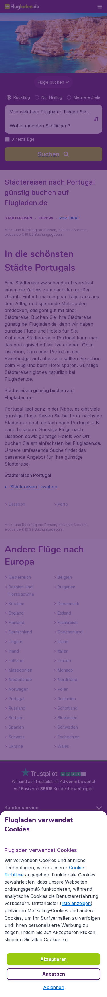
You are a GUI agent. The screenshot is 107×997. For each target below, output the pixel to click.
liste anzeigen (76, 903)
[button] (53, 987)
